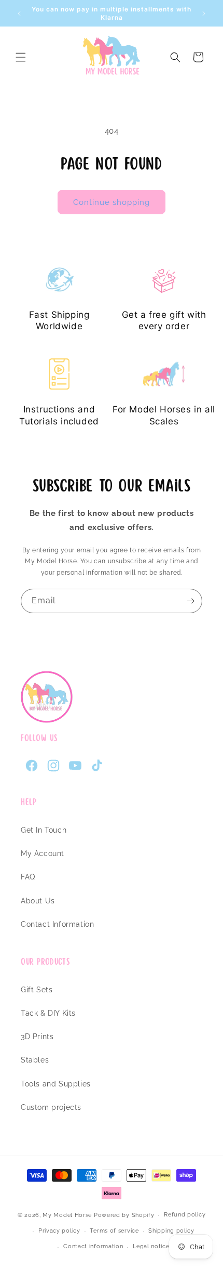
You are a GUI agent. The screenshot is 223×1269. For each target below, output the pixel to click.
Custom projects (51, 1107)
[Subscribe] (190, 601)
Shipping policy (171, 1230)
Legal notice (151, 1246)
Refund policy (184, 1214)
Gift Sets (36, 990)
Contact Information (57, 924)
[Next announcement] (203, 13)
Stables (35, 1060)
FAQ (28, 877)
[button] (20, 57)
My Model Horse (67, 1215)
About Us (38, 901)
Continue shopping (111, 202)
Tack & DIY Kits (48, 1013)
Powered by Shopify (124, 1215)
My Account (42, 853)
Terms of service (114, 1230)
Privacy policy (59, 1230)
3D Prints (37, 1036)
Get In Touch (43, 830)
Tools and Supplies (56, 1084)
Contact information (93, 1246)
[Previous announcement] (19, 13)
